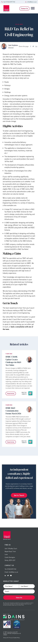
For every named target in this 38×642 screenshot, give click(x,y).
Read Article (10, 393)
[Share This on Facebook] (30, 46)
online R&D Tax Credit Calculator (17, 317)
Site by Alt (5, 637)
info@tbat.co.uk (32, 2)
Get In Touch (19, 495)
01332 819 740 (10, 2)
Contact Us (24, 9)
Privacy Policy (21, 605)
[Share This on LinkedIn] (36, 46)
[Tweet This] (33, 46)
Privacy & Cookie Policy (14, 637)
